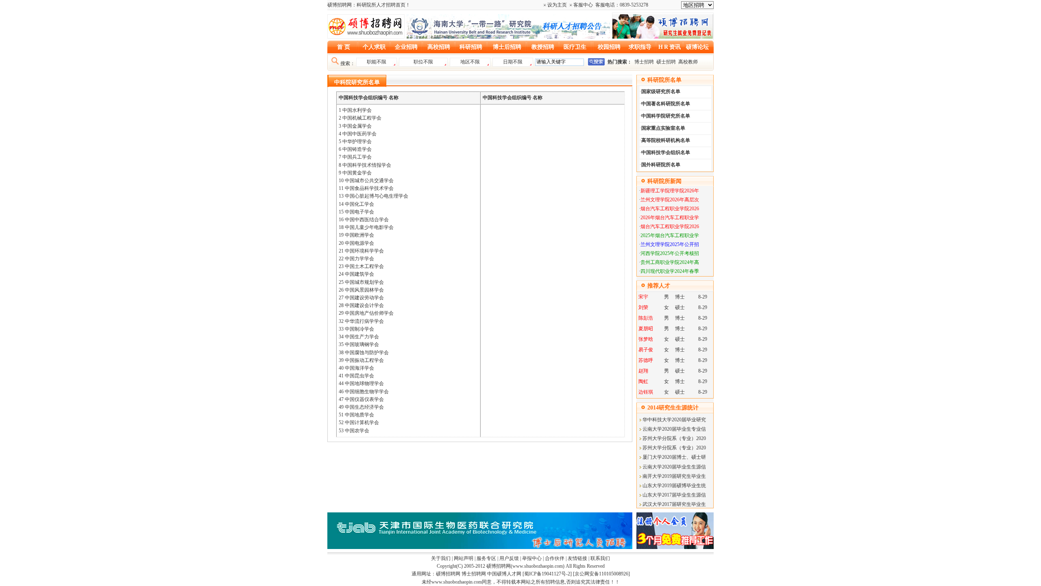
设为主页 (557, 5)
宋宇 (643, 297)
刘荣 (643, 307)
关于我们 (441, 558)
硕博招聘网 (498, 566)
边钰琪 (645, 392)
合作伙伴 (554, 558)
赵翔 (643, 371)
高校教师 (688, 62)
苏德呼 (645, 360)
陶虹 (643, 381)
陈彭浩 (645, 318)
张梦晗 (645, 339)
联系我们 (600, 558)
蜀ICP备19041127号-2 (547, 574)
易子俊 (645, 350)
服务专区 (486, 558)
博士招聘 (644, 62)
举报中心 (532, 558)
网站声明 (463, 558)
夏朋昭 (645, 328)
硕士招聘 (666, 62)
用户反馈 (509, 558)
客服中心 (583, 5)
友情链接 (577, 558)
